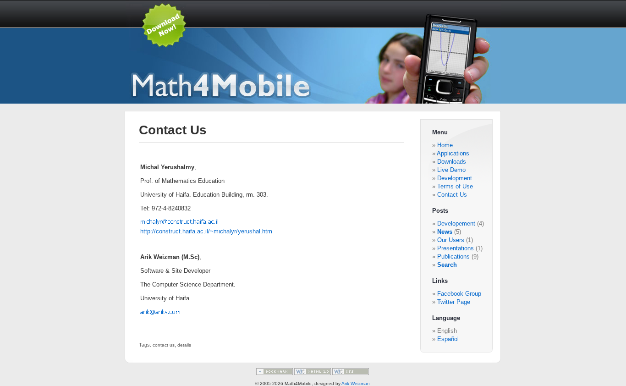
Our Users (451, 240)
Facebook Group (459, 293)
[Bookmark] (275, 373)
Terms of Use (455, 186)
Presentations (456, 248)
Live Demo (451, 169)
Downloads (451, 161)
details (184, 344)
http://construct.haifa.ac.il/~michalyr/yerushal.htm (206, 231)
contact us (164, 344)
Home (445, 145)
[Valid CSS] (350, 373)
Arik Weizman (355, 383)
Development (454, 178)
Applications (453, 153)
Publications (454, 256)
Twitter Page (453, 301)
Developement (457, 223)
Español (448, 339)
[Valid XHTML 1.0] (313, 373)
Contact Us (452, 194)
